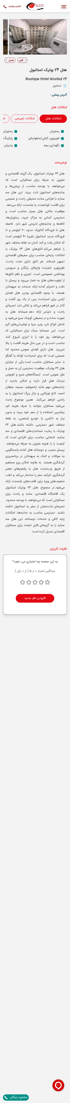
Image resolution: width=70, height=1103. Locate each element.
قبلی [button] (21, 60)
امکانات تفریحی (25, 118)
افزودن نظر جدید (35, 598)
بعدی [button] (11, 60)
